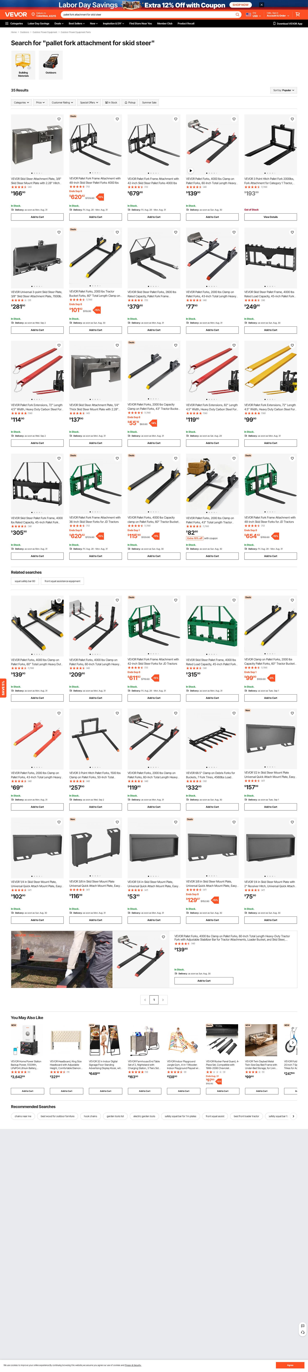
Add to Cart (37, 216)
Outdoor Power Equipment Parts (76, 32)
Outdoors (24, 32)
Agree (290, 1365)
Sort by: (277, 90)
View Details (271, 216)
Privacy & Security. (133, 1365)
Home (14, 32)
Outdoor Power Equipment (45, 32)
